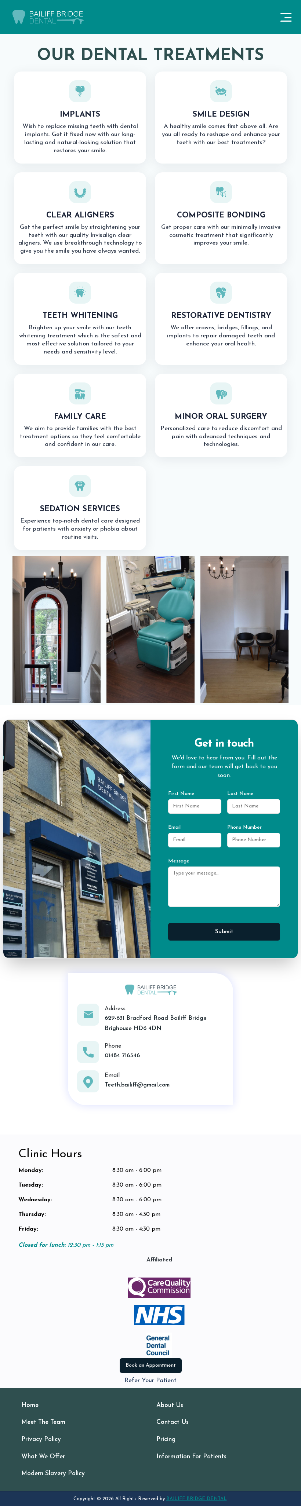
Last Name (240, 793)
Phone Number (244, 827)
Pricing (165, 1439)
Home (30, 1405)
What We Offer (43, 1457)
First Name (181, 793)
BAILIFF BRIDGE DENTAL (196, 1498)
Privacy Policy (41, 1439)
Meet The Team (43, 1422)
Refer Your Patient (150, 1380)
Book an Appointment (151, 1365)
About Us (169, 1405)
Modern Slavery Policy (53, 1473)
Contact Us (172, 1422)
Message (178, 861)
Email (174, 827)
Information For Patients (191, 1457)
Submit (224, 932)
